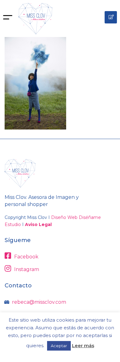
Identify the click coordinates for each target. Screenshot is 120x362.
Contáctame (111, 17)
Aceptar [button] (59, 345)
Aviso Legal (38, 224)
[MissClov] (35, 18)
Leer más (83, 345)
